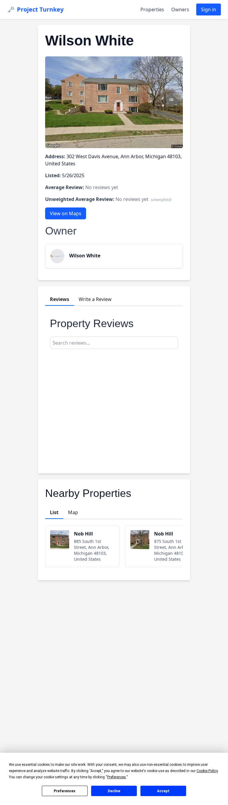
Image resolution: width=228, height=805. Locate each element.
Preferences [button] (116, 777)
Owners (180, 9)
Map (73, 512)
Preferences (64, 791)
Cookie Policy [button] (207, 771)
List (54, 512)
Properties (152, 9)
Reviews (59, 299)
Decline (114, 791)
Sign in (208, 9)
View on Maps (65, 213)
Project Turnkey (35, 9)
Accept (163, 791)
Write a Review (95, 299)
